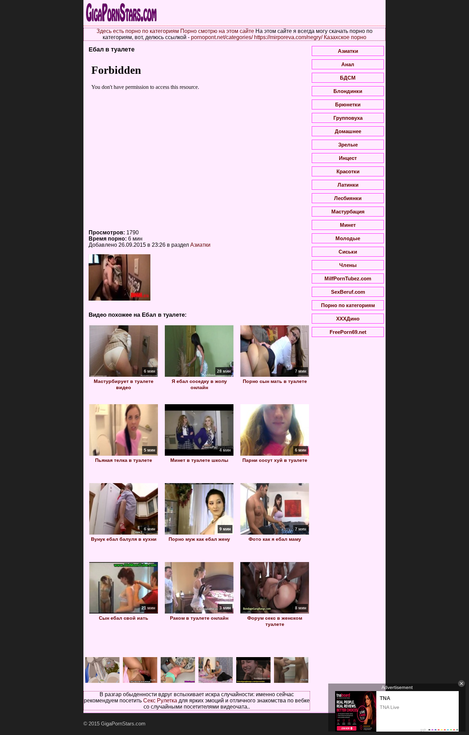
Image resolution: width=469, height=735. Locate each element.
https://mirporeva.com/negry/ (288, 37)
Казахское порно (345, 37)
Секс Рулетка (160, 700)
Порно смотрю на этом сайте (217, 31)
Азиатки (200, 245)
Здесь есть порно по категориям (137, 31)
